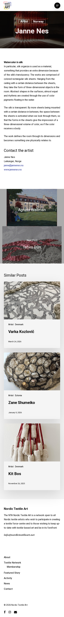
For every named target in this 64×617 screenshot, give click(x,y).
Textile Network (12, 563)
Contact (8, 589)
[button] (57, 5)
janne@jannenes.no (14, 165)
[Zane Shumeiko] (32, 385)
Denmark (19, 324)
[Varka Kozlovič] (32, 315)
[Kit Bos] (32, 456)
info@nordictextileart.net (19, 535)
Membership (13, 567)
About (7, 557)
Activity (8, 578)
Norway (38, 21)
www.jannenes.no (13, 169)
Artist (24, 21)
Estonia (18, 395)
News (7, 583)
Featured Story (12, 573)
